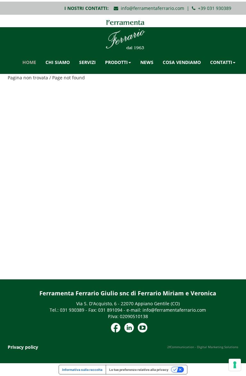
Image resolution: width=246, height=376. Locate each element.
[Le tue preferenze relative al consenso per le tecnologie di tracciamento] (235, 365)
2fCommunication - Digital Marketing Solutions (202, 347)
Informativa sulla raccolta (82, 370)
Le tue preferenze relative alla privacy (138, 370)
